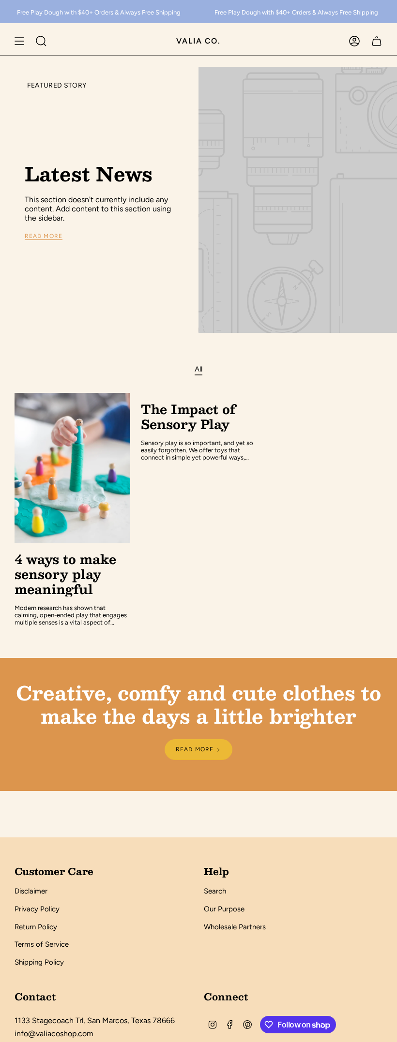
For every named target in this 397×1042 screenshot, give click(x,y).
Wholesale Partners (235, 927)
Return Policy (36, 927)
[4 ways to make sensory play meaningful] (72, 468)
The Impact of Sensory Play (188, 417)
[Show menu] (19, 41)
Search (215, 891)
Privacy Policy (37, 909)
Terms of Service (42, 944)
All (198, 369)
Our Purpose (224, 909)
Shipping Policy (39, 962)
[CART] (377, 41)
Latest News (89, 173)
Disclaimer (31, 891)
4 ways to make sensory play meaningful (65, 574)
